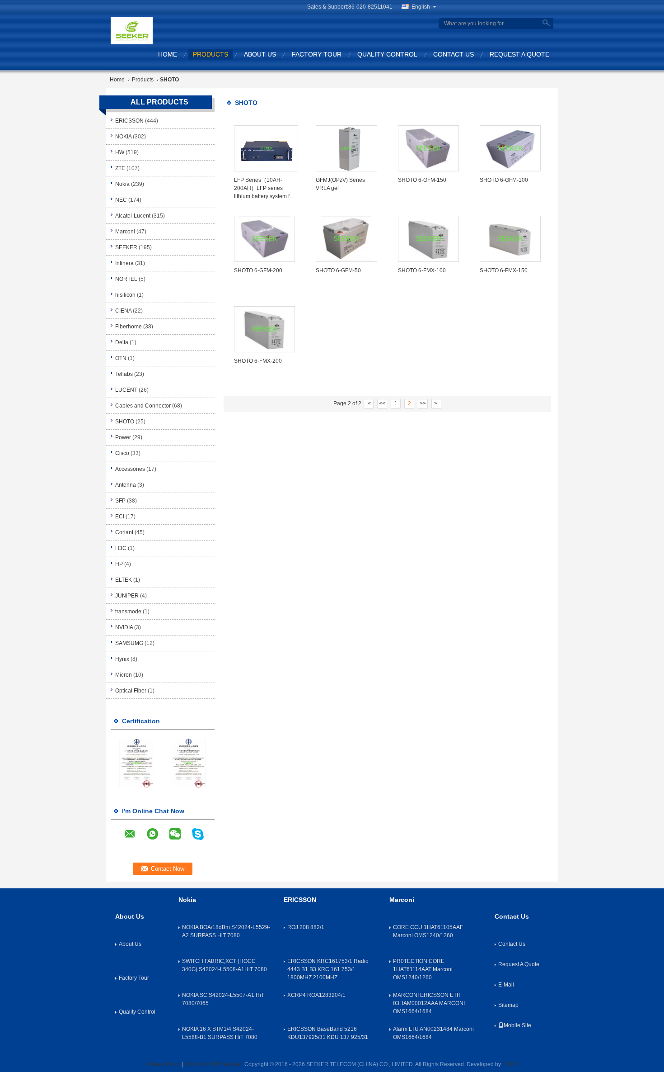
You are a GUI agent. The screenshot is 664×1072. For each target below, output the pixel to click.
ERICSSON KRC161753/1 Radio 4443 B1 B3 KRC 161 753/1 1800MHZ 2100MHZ (328, 969)
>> (423, 403)
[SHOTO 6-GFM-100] (510, 148)
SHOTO (124, 421)
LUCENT (126, 390)
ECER (510, 1064)
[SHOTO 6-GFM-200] (264, 239)
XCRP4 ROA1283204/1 (316, 995)
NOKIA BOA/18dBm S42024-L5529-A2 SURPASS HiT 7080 (226, 931)
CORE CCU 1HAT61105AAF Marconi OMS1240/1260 (428, 931)
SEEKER (126, 247)
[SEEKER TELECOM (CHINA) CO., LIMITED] (132, 30)
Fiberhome (128, 326)
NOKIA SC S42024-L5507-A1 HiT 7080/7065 (223, 999)
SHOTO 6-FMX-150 (504, 270)
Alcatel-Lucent (132, 216)
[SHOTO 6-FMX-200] (264, 329)
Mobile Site (517, 1025)
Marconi (125, 231)
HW (119, 152)
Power (123, 437)
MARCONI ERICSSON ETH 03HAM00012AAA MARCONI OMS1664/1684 (429, 1003)
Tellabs (124, 374)
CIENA (123, 311)
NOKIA (123, 136)
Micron (123, 675)
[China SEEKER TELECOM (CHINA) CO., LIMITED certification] (137, 762)
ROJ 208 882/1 (305, 927)
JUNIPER (127, 596)
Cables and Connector (143, 406)
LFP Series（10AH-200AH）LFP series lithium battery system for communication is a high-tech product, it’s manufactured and (264, 188)
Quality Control (387, 54)
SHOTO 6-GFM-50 (338, 270)
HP (119, 564)
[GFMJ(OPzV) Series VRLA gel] (346, 148)
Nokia (123, 184)
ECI (119, 516)
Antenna (125, 485)
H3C (120, 548)
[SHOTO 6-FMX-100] (428, 239)
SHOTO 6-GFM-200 (258, 270)
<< (382, 403)
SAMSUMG (129, 643)
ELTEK (123, 580)
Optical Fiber (130, 691)
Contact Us (453, 54)
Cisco (122, 453)
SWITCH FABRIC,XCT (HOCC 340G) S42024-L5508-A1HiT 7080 (224, 965)
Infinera (124, 263)
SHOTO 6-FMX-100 (422, 270)
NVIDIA (124, 627)
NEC (121, 200)
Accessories (130, 469)
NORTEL (126, 279)
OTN (120, 358)
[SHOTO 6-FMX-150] (510, 239)
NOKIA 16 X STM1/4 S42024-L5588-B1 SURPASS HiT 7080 (219, 1033)
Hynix (122, 659)
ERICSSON (129, 121)
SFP (120, 501)
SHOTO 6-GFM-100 (504, 180)
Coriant (124, 532)
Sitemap (508, 1005)
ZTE (120, 168)
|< (368, 403)
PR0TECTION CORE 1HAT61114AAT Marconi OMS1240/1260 (423, 969)
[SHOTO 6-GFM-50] (346, 239)
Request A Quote (519, 54)
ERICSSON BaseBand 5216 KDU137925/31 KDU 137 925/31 (327, 1033)
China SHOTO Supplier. (214, 1064)
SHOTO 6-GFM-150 (422, 180)
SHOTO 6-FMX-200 (258, 361)
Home (167, 54)
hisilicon (125, 295)
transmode (128, 611)
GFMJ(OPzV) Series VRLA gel (340, 184)
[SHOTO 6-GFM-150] (428, 148)
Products (210, 54)
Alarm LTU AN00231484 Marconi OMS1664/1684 (433, 1033)
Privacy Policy (163, 1064)
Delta (121, 342)
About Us (260, 54)
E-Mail (506, 985)
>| (436, 403)
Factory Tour (316, 54)
